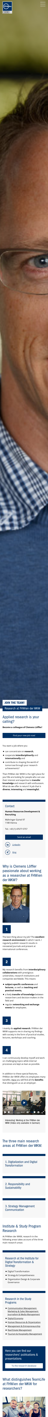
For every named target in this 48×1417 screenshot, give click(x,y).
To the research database (24, 1365)
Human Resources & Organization (24, 1322)
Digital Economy (15, 1318)
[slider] (14, 1112)
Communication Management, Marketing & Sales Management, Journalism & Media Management (24, 1311)
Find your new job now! (24, 735)
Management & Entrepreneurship (24, 1326)
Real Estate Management (20, 1330)
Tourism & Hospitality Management (25, 1334)
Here (13, 1079)
